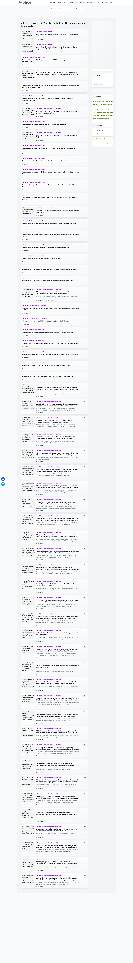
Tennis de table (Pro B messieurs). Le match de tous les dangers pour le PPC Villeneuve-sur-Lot (48, 99)
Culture (71, 2)
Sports (111, 2)
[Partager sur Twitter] (3, 484)
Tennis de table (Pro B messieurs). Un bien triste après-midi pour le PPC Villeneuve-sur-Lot (50, 186)
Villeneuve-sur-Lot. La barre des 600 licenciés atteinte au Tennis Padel (46, 365)
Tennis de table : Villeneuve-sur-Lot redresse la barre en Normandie (45, 247)
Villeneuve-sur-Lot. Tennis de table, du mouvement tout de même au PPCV (48, 281)
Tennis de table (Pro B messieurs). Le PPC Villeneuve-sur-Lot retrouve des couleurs (50, 161)
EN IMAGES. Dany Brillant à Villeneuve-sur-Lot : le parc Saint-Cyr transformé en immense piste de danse (57, 830)
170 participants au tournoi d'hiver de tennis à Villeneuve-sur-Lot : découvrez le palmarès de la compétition (57, 293)
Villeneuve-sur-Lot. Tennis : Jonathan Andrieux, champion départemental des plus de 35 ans (50, 309)
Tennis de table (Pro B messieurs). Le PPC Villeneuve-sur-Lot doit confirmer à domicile (48, 149)
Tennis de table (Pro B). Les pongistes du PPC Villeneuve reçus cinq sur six (47, 332)
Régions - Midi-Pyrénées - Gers (45, 31)
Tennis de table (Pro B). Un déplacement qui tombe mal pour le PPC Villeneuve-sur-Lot (50, 173)
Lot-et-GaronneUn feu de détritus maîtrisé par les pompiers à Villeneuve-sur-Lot (57, 666)
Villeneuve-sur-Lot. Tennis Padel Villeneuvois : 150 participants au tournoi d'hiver (50, 354)
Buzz (65, 2)
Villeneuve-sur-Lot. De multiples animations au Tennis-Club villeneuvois (47, 321)
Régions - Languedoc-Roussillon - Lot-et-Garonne (50, 70)
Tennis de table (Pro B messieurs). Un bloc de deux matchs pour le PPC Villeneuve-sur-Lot (50, 198)
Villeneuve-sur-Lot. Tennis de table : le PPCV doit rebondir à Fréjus (56, 136)
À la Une (52, 2)
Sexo (76, 2)
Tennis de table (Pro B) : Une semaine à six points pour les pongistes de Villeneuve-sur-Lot (50, 235)
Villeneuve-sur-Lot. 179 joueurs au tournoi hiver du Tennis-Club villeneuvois (48, 377)
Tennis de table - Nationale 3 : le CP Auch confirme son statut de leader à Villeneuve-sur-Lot (57, 35)
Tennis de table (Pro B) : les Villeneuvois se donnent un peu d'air (44, 124)
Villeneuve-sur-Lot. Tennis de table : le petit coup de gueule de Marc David (57, 211)
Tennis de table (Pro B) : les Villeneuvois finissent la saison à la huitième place (49, 223)
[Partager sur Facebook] (3, 479)
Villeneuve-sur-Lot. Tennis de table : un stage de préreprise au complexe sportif (49, 270)
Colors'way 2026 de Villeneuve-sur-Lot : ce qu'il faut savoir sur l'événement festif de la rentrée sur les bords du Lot (57, 470)
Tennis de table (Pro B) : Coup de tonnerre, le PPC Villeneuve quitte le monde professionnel (48, 61)
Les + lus (59, 2)
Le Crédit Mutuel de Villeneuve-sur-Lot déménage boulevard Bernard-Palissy (57, 634)
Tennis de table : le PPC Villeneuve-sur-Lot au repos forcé (41, 258)
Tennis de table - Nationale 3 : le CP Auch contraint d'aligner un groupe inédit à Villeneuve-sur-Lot (56, 48)
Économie (96, 2)
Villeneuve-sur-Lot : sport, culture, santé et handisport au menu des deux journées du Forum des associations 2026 (56, 437)
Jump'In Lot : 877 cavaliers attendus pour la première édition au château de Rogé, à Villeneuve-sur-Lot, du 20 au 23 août (57, 617)
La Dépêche (40, 39)
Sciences (82, 2)
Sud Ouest (26, 65)
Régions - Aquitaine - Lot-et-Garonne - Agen (35, 57)
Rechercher (77, 9)
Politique (89, 2)
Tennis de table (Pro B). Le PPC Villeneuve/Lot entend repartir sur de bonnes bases (50, 343)
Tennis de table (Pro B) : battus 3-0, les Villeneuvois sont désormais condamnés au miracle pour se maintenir (50, 86)
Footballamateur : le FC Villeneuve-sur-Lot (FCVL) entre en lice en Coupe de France (57, 584)
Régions (104, 2)
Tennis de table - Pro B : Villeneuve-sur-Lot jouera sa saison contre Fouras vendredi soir (56, 112)
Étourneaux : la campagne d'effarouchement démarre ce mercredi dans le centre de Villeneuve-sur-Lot (55, 421)
